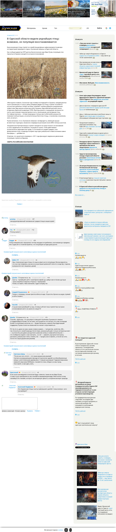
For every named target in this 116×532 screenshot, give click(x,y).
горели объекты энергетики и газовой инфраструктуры (89, 66)
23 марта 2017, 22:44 (36, 317)
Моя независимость (102, 83)
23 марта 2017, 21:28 (25, 240)
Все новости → (80, 195)
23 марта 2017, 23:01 (39, 278)
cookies (60, 530)
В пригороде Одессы (86, 178)
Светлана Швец (19, 354)
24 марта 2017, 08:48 (44, 387)
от (89, 109)
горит (81, 74)
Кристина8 (14, 372)
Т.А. (11, 230)
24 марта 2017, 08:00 (33, 354)
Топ (55, 28)
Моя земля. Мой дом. (87, 83)
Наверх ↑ (20, 204)
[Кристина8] (5, 376)
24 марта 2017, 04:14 (28, 372)
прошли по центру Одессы (88, 148)
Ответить (13, 225)
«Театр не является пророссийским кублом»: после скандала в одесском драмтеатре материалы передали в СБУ (97, 224)
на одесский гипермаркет (89, 48)
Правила (30, 411)
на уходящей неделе (95, 101)
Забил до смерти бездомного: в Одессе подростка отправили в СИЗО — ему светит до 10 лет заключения (105, 476)
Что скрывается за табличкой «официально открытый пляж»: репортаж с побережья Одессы (98, 212)
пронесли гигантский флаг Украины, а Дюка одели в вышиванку (89, 171)
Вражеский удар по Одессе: (89, 72)
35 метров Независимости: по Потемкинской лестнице (90, 167)
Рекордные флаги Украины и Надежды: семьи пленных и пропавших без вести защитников (90, 144)
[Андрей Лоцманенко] (7, 296)
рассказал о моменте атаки (87, 46)
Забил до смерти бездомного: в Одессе (92, 54)
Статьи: (78, 206)
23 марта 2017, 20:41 (23, 230)
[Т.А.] (5, 233)
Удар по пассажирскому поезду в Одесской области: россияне (89, 156)
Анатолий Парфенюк (25, 387)
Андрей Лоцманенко (19, 292)
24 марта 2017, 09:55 (26, 305)
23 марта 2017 (11, 35)
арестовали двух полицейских (95, 116)
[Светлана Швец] (8, 355)
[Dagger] (4, 240)
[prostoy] (5, 218)
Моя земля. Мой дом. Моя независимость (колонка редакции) (56, 15)
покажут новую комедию (96, 135)
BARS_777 (15, 260)
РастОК (14, 305)
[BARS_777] (7, 264)
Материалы (31, 28)
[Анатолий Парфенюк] (9, 387)
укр (88, 28)
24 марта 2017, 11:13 (27, 260)
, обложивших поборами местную (93, 117)
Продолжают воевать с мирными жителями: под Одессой (87, 125)
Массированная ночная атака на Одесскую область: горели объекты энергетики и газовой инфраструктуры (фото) (105, 495)
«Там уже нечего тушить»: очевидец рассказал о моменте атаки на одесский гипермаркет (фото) (11, 14)
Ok (66, 530)
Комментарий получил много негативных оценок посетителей (25, 252)
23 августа (79, 91)
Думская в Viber (82, 444)
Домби (14, 278)
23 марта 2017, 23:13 (38, 292)
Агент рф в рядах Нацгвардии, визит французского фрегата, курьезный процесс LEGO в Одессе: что (94, 97)
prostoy (12, 219)
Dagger (11, 240)
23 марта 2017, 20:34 (23, 219)
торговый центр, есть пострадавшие (89, 76)
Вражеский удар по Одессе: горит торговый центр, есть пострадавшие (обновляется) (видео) (33, 14)
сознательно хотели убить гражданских (90, 159)
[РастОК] (7, 308)
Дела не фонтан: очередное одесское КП (93, 106)
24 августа (79, 39)
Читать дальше (80, 359)
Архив (44, 28)
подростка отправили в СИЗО (89, 56)
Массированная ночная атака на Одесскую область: (90, 63)
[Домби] (7, 281)
